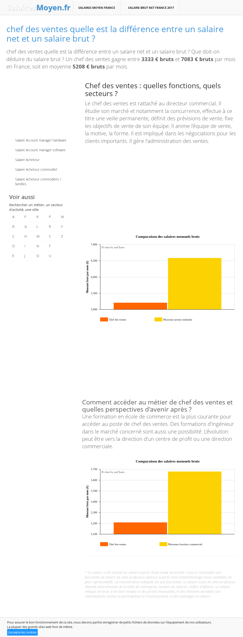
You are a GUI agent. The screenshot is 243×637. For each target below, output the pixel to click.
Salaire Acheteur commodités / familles (38, 181)
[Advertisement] (42, 106)
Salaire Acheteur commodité (36, 169)
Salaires (38, 7)
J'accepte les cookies (22, 632)
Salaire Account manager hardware (40, 140)
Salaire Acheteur (27, 159)
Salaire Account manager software (40, 150)
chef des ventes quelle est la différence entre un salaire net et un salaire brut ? (115, 33)
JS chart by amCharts (112, 247)
